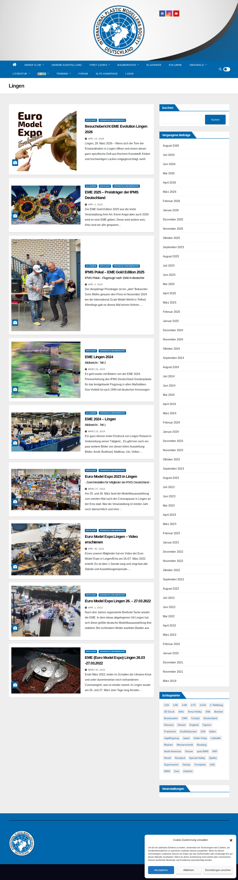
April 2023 (169, 514)
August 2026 (171, 145)
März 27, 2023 (96, 489)
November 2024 (173, 339)
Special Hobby (197, 758)
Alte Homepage (107, 73)
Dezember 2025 (173, 219)
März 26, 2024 (96, 369)
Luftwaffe (216, 738)
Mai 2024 (169, 394)
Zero (176, 771)
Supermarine (171, 764)
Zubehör (188, 771)
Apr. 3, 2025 (95, 204)
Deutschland (210, 718)
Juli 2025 (169, 265)
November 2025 (173, 228)
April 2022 (169, 625)
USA (212, 764)
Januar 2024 (171, 431)
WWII (167, 771)
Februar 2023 (171, 533)
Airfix (181, 711)
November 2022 (173, 560)
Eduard (182, 724)
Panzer (189, 751)
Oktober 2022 (171, 570)
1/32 (166, 705)
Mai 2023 (169, 505)
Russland (180, 758)
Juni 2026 (169, 164)
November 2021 (173, 671)
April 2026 (169, 182)
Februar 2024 (171, 422)
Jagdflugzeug (171, 738)
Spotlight (91, 120)
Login (129, 73)
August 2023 (171, 477)
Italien (212, 731)
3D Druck (169, 711)
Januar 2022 (171, 653)
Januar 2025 (171, 321)
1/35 (175, 705)
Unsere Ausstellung (67, 65)
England (194, 724)
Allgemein (91, 186)
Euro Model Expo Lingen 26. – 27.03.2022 (118, 601)
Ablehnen (188, 870)
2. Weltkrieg (216, 705)
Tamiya (186, 764)
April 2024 (169, 404)
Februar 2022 (171, 644)
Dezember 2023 (173, 440)
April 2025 (169, 293)
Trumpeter (200, 764)
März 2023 (169, 524)
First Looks (99, 65)
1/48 (184, 705)
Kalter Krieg (200, 738)
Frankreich (170, 731)
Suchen (167, 108)
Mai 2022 (169, 616)
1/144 (203, 705)
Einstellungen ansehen (218, 870)
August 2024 (171, 367)
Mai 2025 (169, 284)
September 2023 (173, 468)
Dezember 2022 (173, 551)
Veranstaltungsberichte (112, 120)
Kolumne (175, 65)
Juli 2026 (169, 154)
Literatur (20, 73)
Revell (167, 758)
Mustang (201, 744)
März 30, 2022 (96, 670)
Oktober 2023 (171, 459)
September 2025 (173, 247)
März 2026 (169, 191)
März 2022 (169, 634)
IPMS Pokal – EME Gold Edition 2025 (114, 277)
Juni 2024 (169, 385)
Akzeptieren (161, 870)
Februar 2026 (171, 201)
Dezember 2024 (173, 330)
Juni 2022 (169, 607)
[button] (231, 840)
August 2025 (171, 256)
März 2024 (169, 413)
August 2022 (171, 588)
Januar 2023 (171, 542)
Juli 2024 (169, 376)
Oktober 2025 (171, 237)
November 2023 (173, 450)
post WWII (202, 751)
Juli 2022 (169, 597)
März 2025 (169, 302)
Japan (186, 738)
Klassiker (154, 65)
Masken (168, 744)
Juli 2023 (169, 487)
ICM (203, 731)
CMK (184, 718)
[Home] (15, 65)
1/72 (193, 705)
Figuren (207, 724)
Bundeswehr (171, 718)
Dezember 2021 (173, 662)
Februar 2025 (171, 311)
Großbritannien (188, 731)
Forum (83, 73)
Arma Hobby (195, 711)
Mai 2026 (169, 173)
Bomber (218, 711)
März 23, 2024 (96, 431)
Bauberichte (127, 65)
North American (172, 751)
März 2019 (169, 680)
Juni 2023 (169, 496)
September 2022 (173, 579)
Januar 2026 (171, 210)
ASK (208, 711)
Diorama (169, 724)
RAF (214, 751)
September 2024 (173, 357)
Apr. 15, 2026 (96, 139)
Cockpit (195, 718)
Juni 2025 (169, 274)
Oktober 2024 (171, 348)
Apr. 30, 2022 (96, 549)
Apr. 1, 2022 (95, 607)
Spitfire (213, 758)
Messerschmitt (185, 744)
